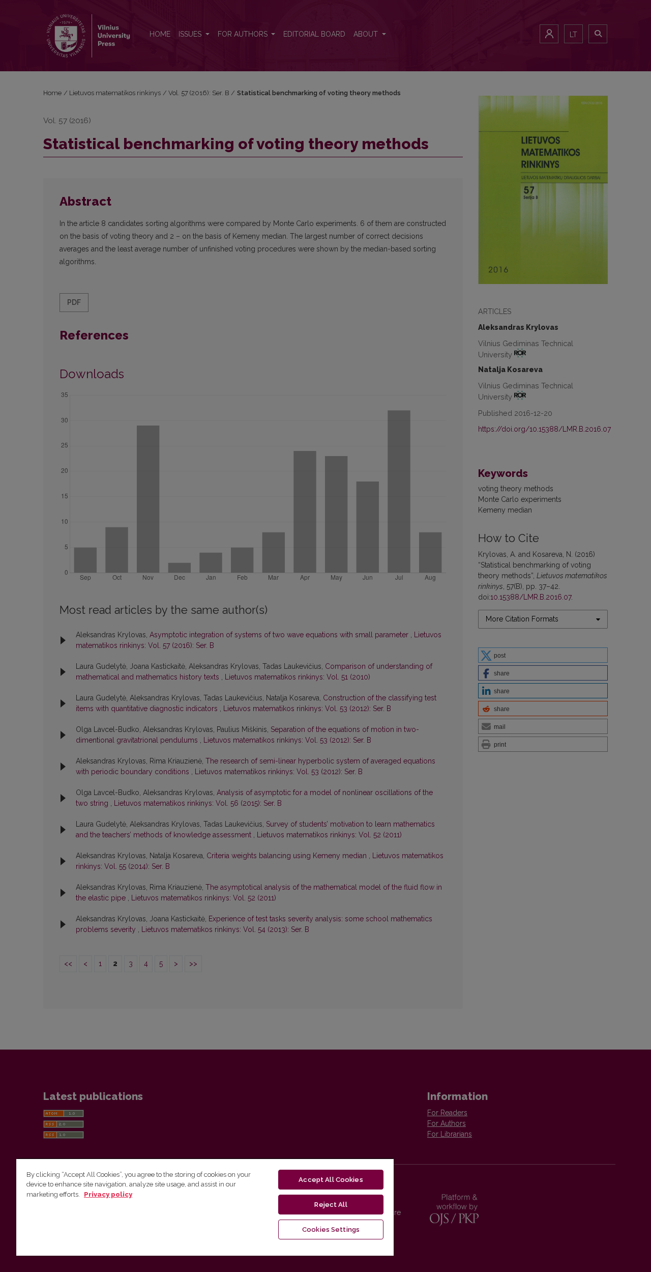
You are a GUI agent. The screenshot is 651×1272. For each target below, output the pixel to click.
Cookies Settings (331, 1229)
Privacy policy (108, 1194)
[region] (205, 1207)
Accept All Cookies (331, 1179)
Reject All (330, 1204)
